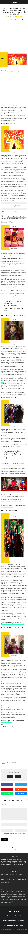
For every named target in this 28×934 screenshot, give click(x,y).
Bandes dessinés (6, 876)
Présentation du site (13, 920)
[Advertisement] (14, 39)
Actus (3, 874)
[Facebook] (5, 915)
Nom (2, 822)
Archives (13, 874)
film (20, 762)
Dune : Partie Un (21, 261)
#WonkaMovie (8, 303)
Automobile (20, 874)
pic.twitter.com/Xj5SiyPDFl (12, 305)
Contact (22, 925)
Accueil (5, 920)
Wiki (13, 882)
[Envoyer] (15, 19)
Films (21, 16)
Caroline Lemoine (11, 16)
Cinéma (17, 16)
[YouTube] (15, 915)
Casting (8, 762)
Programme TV (13, 879)
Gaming (20, 877)
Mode (24, 877)
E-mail (2, 827)
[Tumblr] (23, 915)
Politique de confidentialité (11, 925)
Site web (16, 827)
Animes (8, 874)
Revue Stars (10, 922)
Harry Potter (18, 358)
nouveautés (9, 764)
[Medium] (20, 915)
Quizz (19, 879)
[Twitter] (7, 915)
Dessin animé (5, 877)
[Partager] (4, 19)
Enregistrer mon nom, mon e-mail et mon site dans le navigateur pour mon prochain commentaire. (13, 834)
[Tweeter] (8, 19)
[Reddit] (12, 915)
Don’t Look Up (17, 263)
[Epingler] (11, 19)
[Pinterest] (10, 915)
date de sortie (14, 762)
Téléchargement (6, 882)
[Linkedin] (18, 915)
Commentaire (4, 807)
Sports (24, 879)
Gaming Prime (17, 922)
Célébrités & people (21, 876)
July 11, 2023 (7, 310)
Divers (11, 877)
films (20, 192)
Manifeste (22, 920)
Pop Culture (5, 879)
